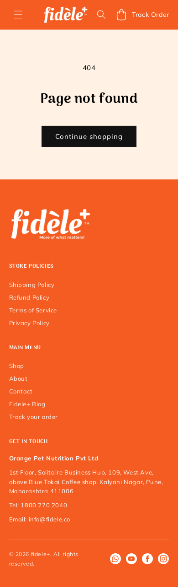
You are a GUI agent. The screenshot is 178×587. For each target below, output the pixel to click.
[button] (18, 15)
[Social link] (115, 559)
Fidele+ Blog (27, 404)
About (18, 378)
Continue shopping (89, 136)
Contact (21, 391)
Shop (16, 365)
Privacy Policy (29, 323)
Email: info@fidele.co (40, 519)
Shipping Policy (32, 284)
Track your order (33, 416)
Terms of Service (33, 310)
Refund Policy (29, 297)
